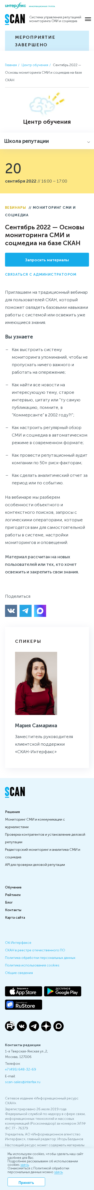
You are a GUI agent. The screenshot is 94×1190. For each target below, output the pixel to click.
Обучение (13, 887)
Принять (26, 1182)
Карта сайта (15, 917)
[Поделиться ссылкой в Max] (40, 611)
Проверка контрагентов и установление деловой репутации (45, 837)
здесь (24, 1164)
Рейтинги (13, 894)
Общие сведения (19, 972)
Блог (9, 902)
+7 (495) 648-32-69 (20, 1069)
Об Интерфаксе (18, 942)
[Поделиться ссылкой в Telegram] (26, 611)
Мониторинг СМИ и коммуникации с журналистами (35, 822)
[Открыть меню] (88, 19)
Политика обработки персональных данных (40, 957)
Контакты (13, 909)
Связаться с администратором (41, 274)
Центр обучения (35, 64)
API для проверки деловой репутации (35, 864)
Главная (11, 64)
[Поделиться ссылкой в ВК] (11, 611)
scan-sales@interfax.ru (22, 1081)
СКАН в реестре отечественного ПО (35, 950)
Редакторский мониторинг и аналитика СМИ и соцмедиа (42, 853)
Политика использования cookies (32, 965)
